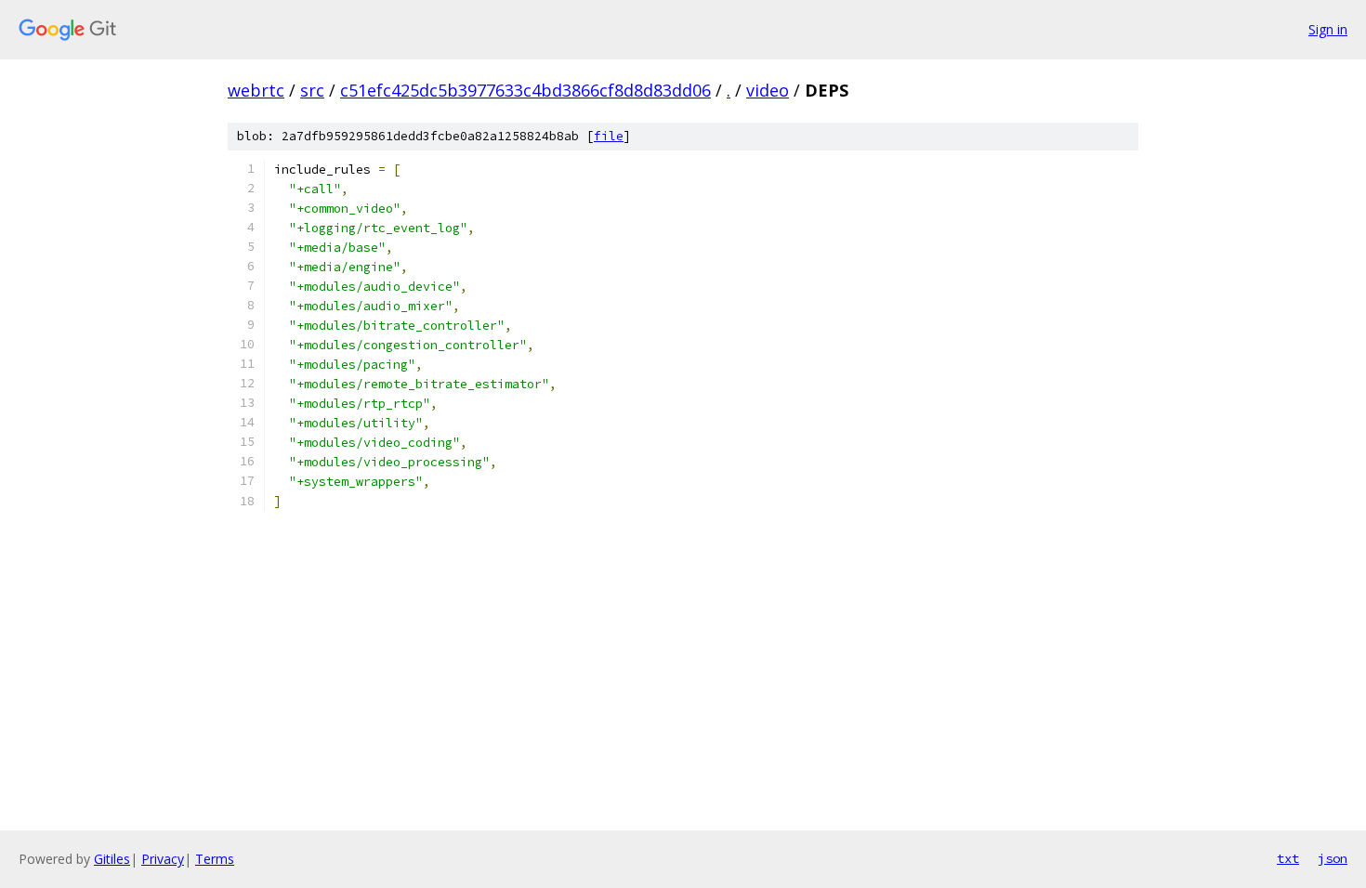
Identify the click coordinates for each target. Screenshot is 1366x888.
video (767, 90)
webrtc (256, 90)
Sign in (1327, 29)
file (609, 136)
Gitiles (112, 859)
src (312, 90)
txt (1288, 858)
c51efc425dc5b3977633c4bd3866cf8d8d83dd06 (525, 90)
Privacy (162, 859)
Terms (214, 859)
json (1332, 858)
